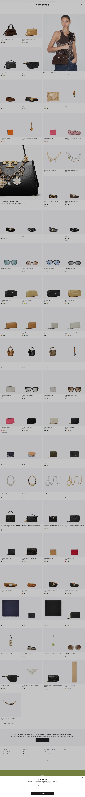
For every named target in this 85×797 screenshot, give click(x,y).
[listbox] (42, 788)
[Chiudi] (82, 777)
